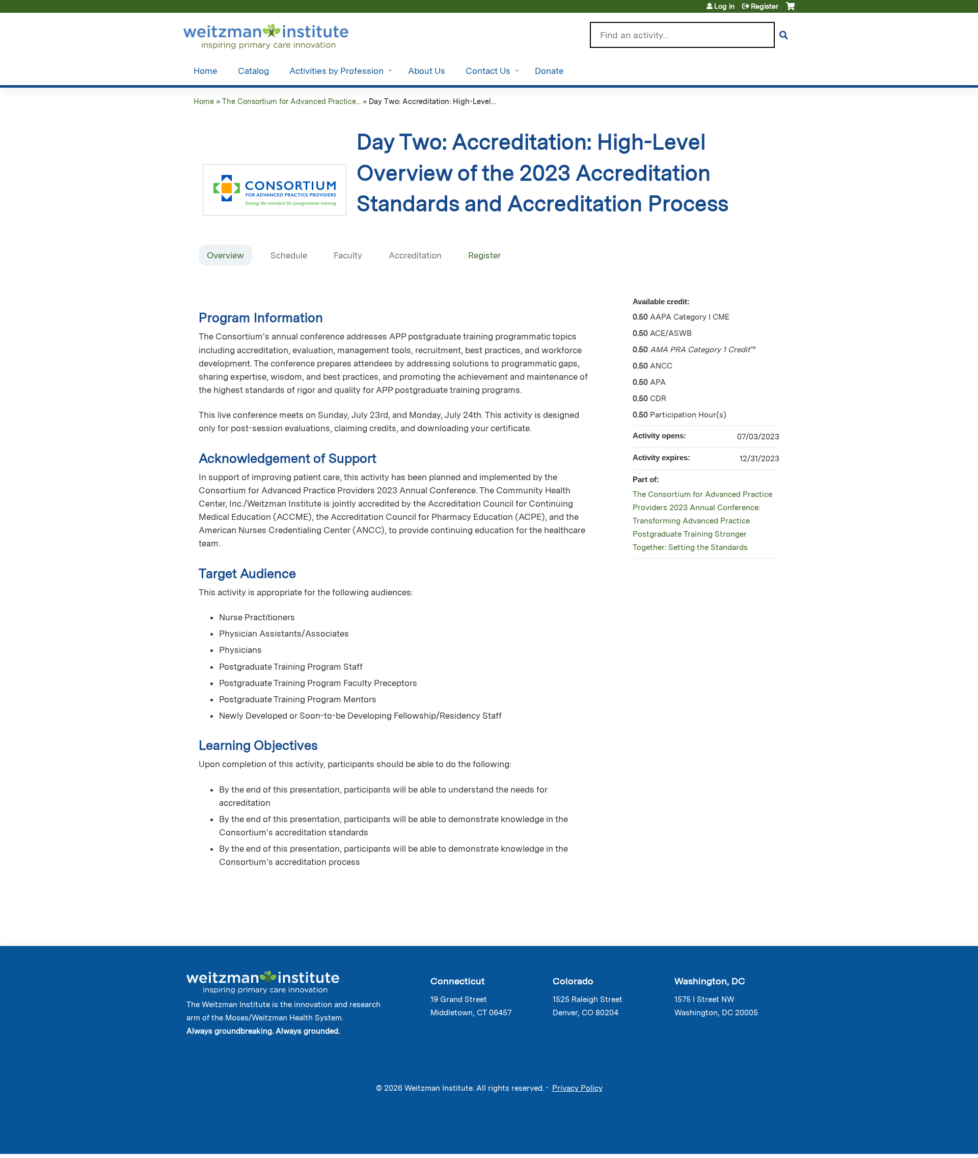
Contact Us (488, 71)
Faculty (348, 255)
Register (764, 6)
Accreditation (415, 255)
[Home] (280, 34)
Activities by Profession (336, 71)
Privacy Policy (577, 1088)
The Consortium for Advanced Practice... (291, 101)
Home (206, 71)
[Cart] (790, 10)
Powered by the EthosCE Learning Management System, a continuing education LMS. (758, 1137)
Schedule (288, 255)
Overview (225, 255)
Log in (724, 6)
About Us (426, 71)
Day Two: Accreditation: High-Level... (432, 101)
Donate (549, 71)
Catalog (253, 71)
